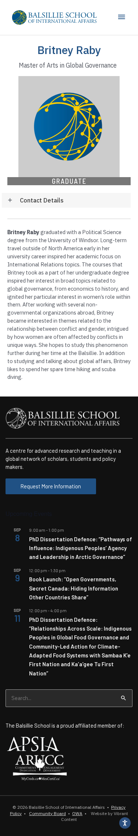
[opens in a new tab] (33, 743)
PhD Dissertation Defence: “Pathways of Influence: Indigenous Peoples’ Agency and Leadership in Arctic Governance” (80, 548)
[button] (66, 200)
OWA (77, 813)
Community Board (47, 813)
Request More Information (51, 486)
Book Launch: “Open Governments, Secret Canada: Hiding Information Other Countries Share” (73, 588)
